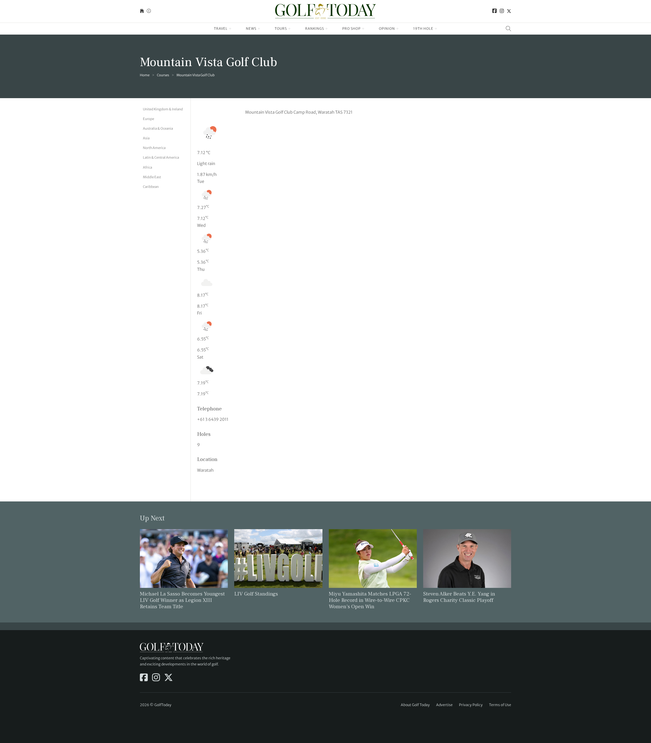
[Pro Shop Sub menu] (363, 28)
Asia (146, 138)
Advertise (444, 705)
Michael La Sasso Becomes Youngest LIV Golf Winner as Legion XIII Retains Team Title (182, 600)
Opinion (387, 28)
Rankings (314, 28)
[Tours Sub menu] (289, 28)
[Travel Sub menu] (230, 28)
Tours (281, 28)
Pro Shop (351, 28)
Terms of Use (500, 705)
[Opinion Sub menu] (397, 28)
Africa (147, 167)
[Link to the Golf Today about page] (149, 11)
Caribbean (151, 187)
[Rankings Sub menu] (326, 28)
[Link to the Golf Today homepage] (142, 11)
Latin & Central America (161, 157)
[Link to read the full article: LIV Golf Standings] (278, 558)
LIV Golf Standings (256, 593)
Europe (148, 119)
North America (154, 148)
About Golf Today (415, 705)
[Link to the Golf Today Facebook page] (494, 11)
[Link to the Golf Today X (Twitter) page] (509, 11)
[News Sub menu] (259, 28)
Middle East (152, 177)
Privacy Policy (471, 705)
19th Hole (423, 28)
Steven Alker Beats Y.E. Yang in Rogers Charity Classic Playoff (459, 597)
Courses (163, 75)
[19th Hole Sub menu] (436, 28)
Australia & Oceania (158, 128)
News (251, 28)
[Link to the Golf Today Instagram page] (502, 11)
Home (145, 75)
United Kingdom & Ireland (163, 109)
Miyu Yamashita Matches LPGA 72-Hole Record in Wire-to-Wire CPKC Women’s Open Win (370, 600)
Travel (221, 28)
